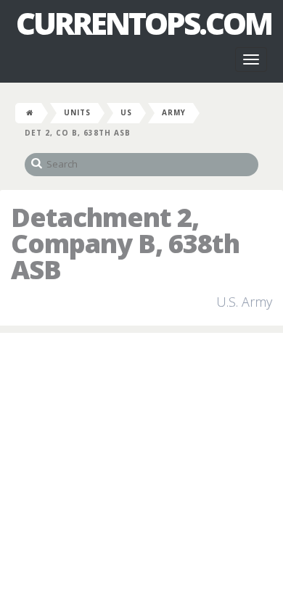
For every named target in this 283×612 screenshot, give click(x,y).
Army (174, 112)
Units (77, 112)
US (126, 112)
